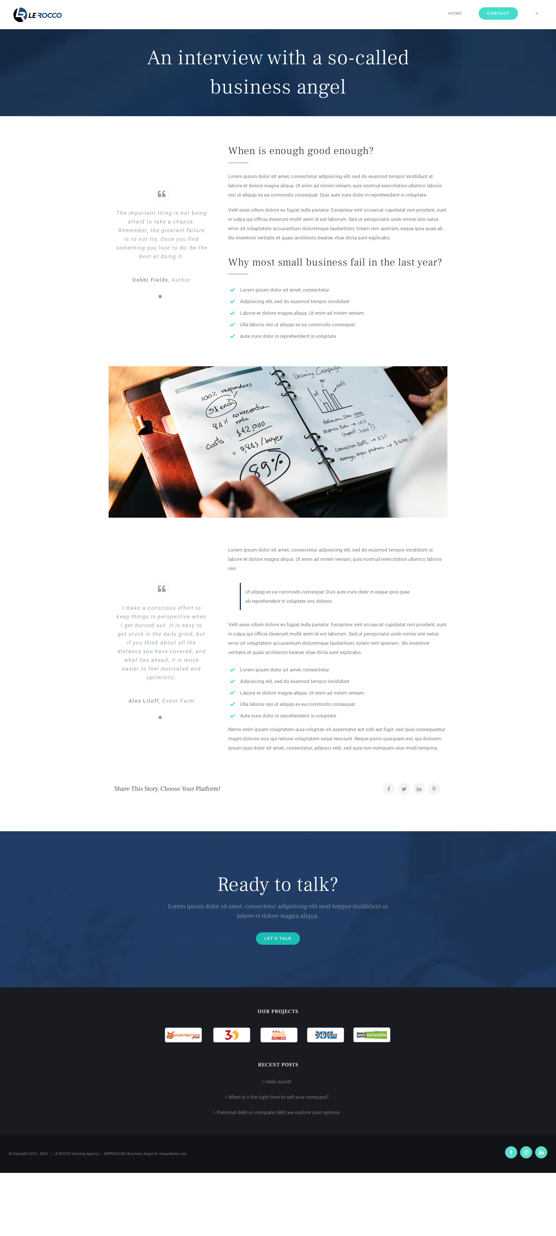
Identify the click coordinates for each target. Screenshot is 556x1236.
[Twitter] (403, 788)
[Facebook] (388, 788)
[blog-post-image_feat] (278, 368)
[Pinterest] (434, 788)
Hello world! (278, 1082)
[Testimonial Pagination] (160, 296)
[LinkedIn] (419, 788)
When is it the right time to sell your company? (278, 1097)
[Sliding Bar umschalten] (536, 13)
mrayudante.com (172, 1153)
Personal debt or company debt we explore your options (278, 1112)
